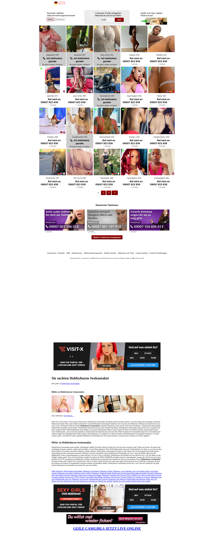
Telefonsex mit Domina (91, 471)
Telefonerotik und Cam (63, 479)
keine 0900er (98, 477)
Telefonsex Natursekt (109, 475)
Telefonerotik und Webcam (135, 479)
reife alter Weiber (58, 475)
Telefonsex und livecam (80, 479)
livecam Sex (69, 477)
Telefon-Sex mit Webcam (88, 481)
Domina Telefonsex (71, 475)
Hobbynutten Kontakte (138, 473)
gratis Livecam (156, 475)
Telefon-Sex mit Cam (71, 481)
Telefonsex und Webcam (117, 479)
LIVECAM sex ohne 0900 (83, 477)
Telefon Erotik (144, 471)
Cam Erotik (154, 471)
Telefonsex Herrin (106, 471)
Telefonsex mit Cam (132, 471)
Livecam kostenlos (58, 477)
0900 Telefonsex (57, 471)
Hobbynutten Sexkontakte (73, 471)
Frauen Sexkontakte (94, 475)
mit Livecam (121, 475)
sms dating (69, 473)
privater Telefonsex (58, 473)
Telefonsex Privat (79, 473)
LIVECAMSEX (132, 475)
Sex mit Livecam (144, 475)
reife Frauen (82, 475)
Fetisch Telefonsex (92, 473)
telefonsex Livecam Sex (111, 477)
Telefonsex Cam (118, 471)
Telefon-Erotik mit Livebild (140, 481)
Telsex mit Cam (151, 479)
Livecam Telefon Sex (128, 477)
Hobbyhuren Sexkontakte (70, 383)
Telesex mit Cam (57, 481)
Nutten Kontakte (105, 473)
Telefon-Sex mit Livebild (121, 481)
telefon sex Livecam (143, 477)
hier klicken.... (69, 416)
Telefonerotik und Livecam (98, 479)
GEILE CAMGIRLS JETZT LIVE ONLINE (107, 528)
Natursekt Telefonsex (154, 473)
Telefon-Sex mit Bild (105, 481)
